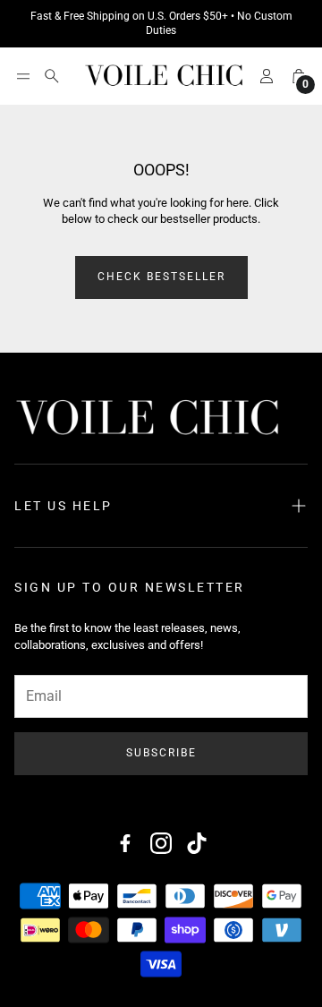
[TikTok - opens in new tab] (197, 843)
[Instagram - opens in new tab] (161, 843)
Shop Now (265, 24)
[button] (23, 76)
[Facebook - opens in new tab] (125, 843)
